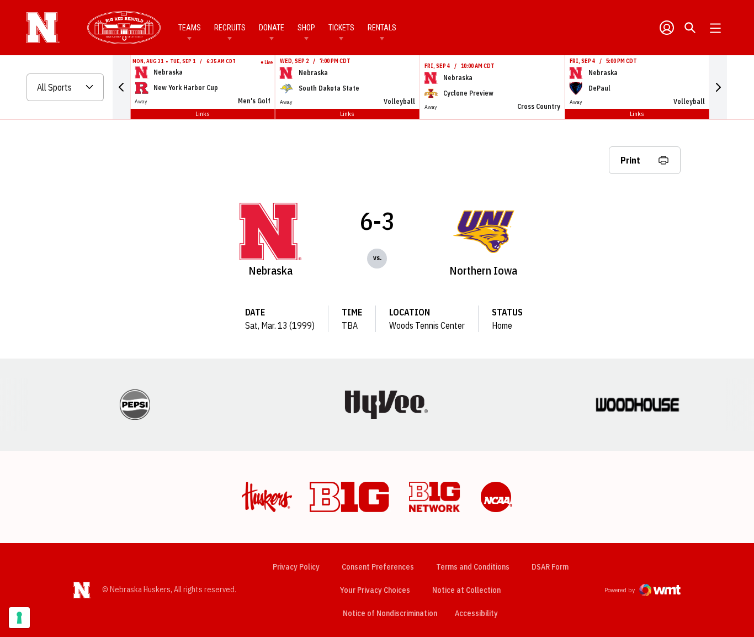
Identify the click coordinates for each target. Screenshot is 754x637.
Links (202, 113)
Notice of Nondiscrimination (390, 613)
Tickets (341, 27)
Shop (306, 27)
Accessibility (476, 613)
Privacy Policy (296, 567)
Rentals (382, 27)
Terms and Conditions (472, 567)
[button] (121, 87)
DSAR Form (550, 567)
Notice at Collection (466, 590)
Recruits (230, 27)
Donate (271, 27)
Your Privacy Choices (375, 590)
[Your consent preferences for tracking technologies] (19, 617)
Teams (189, 27)
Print (630, 160)
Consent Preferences (378, 567)
